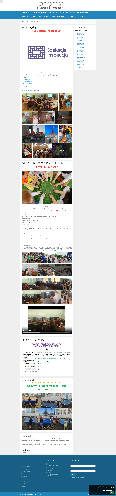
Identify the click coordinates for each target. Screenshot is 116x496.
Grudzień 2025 (80, 41)
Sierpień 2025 (80, 47)
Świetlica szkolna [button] (68, 12)
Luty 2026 (79, 39)
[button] (85, 5)
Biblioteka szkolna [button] (54, 12)
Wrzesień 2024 (80, 58)
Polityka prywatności (27, 474)
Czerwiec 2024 (80, 61)
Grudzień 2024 (80, 54)
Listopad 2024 (80, 56)
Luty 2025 (79, 53)
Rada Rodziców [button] (71, 16)
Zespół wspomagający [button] (28, 16)
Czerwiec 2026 (80, 34)
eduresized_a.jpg (60, 250)
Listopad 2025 (80, 43)
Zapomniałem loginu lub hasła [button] (77, 477)
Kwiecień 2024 (80, 64)
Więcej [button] (81, 16)
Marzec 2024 (80, 66)
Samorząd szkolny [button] (43, 16)
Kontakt (24, 483)
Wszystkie (79, 67)
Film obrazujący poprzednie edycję (32, 87)
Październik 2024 (81, 57)
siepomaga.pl (53, 250)
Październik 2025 (81, 44)
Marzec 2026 (80, 37)
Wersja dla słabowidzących (27, 494)
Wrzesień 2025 (80, 46)
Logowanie (93, 5)
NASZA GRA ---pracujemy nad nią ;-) (32, 90)
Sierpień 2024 (80, 60)
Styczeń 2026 (80, 40)
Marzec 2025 (80, 51)
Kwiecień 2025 (80, 50)
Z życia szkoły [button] (25, 12)
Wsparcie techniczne (27, 466)
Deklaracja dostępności (27, 469)
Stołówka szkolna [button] (57, 16)
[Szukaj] (94, 2)
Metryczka (24, 476)
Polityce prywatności (107, 490)
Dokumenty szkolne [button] (39, 12)
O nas (23, 481)
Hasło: (71, 469)
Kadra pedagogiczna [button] (83, 12)
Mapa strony (25, 479)
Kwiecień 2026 (80, 36)
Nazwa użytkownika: (75, 464)
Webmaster (25, 464)
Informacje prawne (26, 471)
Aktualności (34, 21)
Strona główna (26, 21)
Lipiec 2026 (80, 33)
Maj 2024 (79, 63)
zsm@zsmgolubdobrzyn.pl (54, 468)
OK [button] (112, 492)
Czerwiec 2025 (80, 49)
